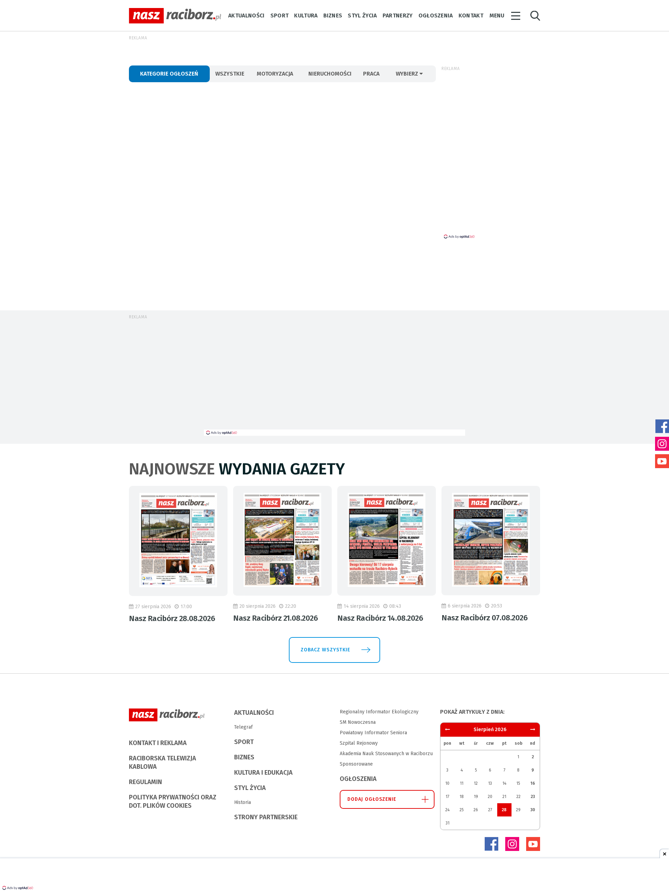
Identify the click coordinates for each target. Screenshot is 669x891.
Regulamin (145, 782)
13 (490, 783)
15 (518, 783)
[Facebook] (491, 844)
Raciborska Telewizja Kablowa (162, 762)
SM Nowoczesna (358, 722)
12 (476, 783)
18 (462, 796)
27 (490, 809)
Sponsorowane (356, 764)
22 (518, 796)
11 (461, 783)
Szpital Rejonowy (359, 743)
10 (447, 783)
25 (462, 809)
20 (490, 796)
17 (447, 796)
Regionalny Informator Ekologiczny (379, 712)
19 (476, 796)
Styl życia (362, 15)
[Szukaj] (535, 16)
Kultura (305, 15)
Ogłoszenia (435, 15)
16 (532, 783)
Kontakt (471, 15)
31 (447, 823)
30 (532, 809)
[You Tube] (533, 844)
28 (504, 809)
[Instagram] (512, 844)
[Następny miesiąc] (447, 730)
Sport (279, 15)
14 (504, 783)
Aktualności (246, 15)
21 (504, 796)
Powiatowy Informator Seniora (373, 733)
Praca (371, 73)
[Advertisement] (334, 377)
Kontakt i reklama (158, 743)
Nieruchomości (330, 73)
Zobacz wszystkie (325, 650)
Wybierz (408, 73)
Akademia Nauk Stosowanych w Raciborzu (386, 754)
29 (518, 809)
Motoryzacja (275, 73)
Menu (497, 15)
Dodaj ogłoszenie (372, 799)
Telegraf (243, 727)
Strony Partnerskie (266, 817)
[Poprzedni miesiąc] (532, 730)
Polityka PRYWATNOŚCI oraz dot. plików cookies (172, 801)
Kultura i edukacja (263, 772)
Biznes (333, 15)
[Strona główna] (175, 16)
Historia (242, 802)
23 (533, 796)
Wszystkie (229, 73)
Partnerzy (398, 15)
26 (476, 809)
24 (447, 809)
